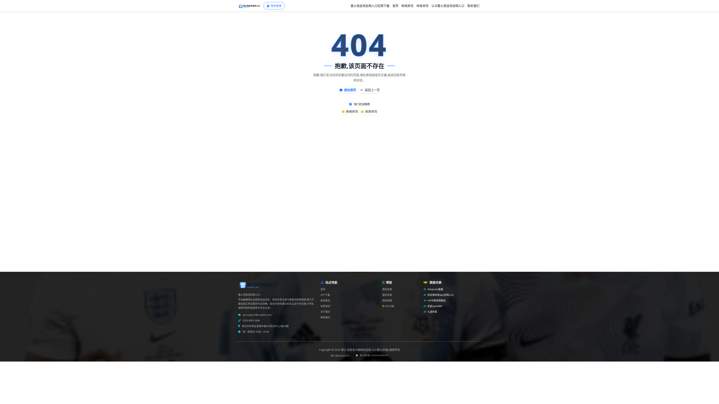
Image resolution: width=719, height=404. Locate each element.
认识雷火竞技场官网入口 (447, 6)
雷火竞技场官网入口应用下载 (370, 6)
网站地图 (387, 300)
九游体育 (432, 311)
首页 (395, 6)
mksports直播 (435, 289)
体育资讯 (422, 6)
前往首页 (350, 90)
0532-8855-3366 (251, 320)
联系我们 (473, 6)
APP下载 (325, 294)
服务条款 (387, 294)
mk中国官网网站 (436, 300)
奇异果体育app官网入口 (440, 294)
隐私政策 (387, 289)
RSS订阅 (389, 306)
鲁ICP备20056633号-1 (341, 355)
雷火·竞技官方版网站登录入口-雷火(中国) (365, 349)
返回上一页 (372, 90)
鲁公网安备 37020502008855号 (374, 355)
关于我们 (325, 311)
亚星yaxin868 (434, 306)
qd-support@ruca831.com (257, 314)
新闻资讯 (407, 6)
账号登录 (276, 5)
